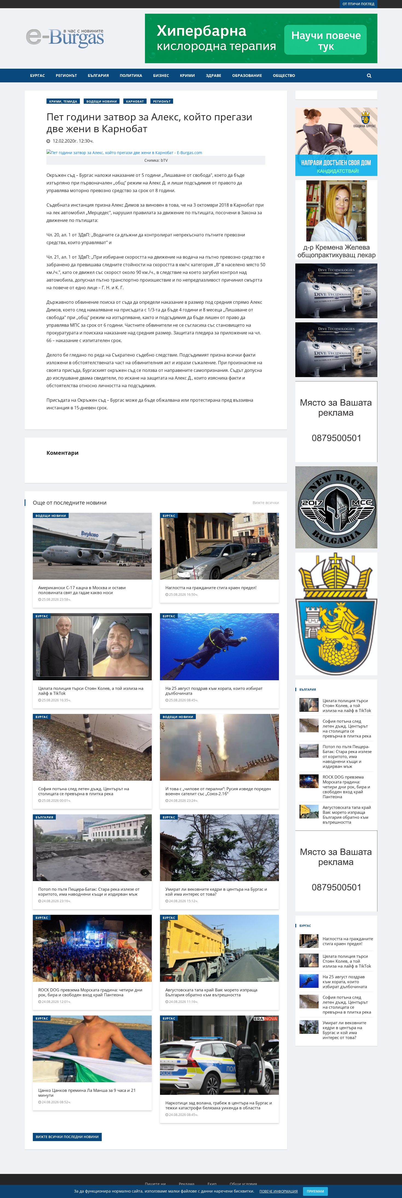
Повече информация (279, 1191)
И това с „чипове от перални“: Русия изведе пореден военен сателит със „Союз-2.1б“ (218, 791)
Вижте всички (266, 502)
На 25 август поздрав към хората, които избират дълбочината (214, 690)
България (98, 75)
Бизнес (161, 75)
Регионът (66, 75)
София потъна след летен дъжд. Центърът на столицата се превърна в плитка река (83, 791)
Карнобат (135, 101)
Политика (131, 75)
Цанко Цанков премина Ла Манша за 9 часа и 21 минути (87, 1092)
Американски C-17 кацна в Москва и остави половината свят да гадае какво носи (82, 590)
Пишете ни (155, 1184)
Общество (284, 75)
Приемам (315, 1191)
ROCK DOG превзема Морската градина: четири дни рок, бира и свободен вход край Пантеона (90, 992)
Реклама (186, 1184)
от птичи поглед (358, 4)
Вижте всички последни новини (67, 1137)
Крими (187, 75)
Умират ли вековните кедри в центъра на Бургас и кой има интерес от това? (216, 891)
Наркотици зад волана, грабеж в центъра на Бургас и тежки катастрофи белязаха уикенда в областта (218, 1105)
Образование (247, 75)
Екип (212, 1184)
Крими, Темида (63, 101)
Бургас (37, 75)
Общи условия (243, 1184)
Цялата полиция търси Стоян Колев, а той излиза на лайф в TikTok (90, 690)
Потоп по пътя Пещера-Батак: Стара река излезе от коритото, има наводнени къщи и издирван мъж (88, 891)
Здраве (213, 75)
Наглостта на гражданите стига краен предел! (211, 587)
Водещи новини (101, 101)
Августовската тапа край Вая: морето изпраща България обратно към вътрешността (211, 992)
